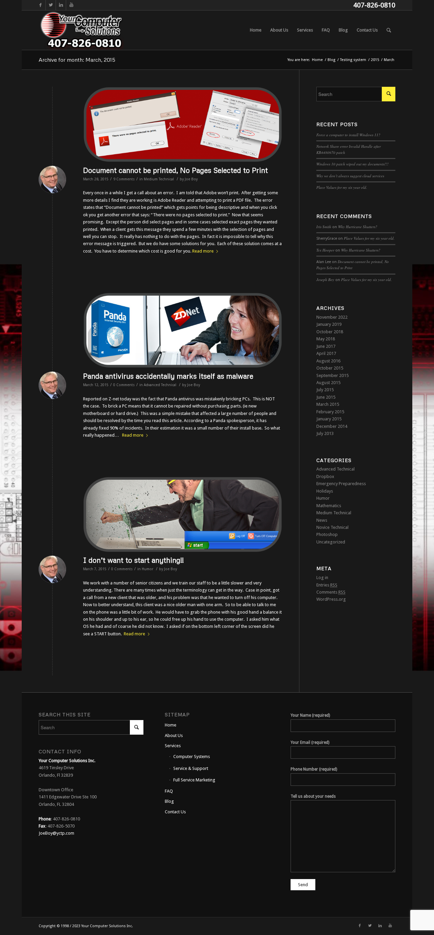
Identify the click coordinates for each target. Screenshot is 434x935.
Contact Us (175, 811)
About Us (174, 735)
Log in (322, 577)
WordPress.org (331, 599)
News (321, 520)
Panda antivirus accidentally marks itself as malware (168, 376)
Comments (331, 592)
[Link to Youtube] (71, 5)
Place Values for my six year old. (341, 187)
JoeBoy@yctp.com (56, 833)
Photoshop (327, 534)
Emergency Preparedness (341, 483)
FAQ (169, 791)
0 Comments (124, 385)
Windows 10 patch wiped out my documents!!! (352, 163)
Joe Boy (191, 179)
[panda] (182, 330)
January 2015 (328, 418)
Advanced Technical (160, 385)
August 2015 (328, 382)
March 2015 (327, 404)
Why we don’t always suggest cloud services (350, 175)
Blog (169, 801)
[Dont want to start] (182, 514)
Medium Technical (159, 179)
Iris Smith (323, 226)
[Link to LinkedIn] (61, 5)
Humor (147, 569)
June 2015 (325, 397)
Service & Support (190, 768)
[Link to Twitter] (51, 5)
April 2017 (326, 353)
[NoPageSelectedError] (182, 124)
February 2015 (330, 411)
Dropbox (325, 476)
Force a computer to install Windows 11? (348, 134)
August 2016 (328, 360)
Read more (203, 251)
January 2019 (328, 324)
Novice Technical (332, 527)
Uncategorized (330, 541)
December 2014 (331, 426)
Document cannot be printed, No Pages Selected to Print (175, 170)
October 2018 (329, 331)
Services (173, 745)
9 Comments (124, 179)
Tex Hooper (325, 250)
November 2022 (332, 317)
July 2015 (325, 389)
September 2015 (332, 375)
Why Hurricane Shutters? (357, 226)
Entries (326, 585)
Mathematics (328, 505)
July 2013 (325, 433)
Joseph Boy (325, 279)
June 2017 (325, 346)
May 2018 (325, 338)
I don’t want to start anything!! (133, 560)
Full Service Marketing (194, 779)
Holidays (324, 491)
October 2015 (329, 368)
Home (170, 725)
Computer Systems (191, 756)
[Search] (388, 30)
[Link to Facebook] (40, 5)
